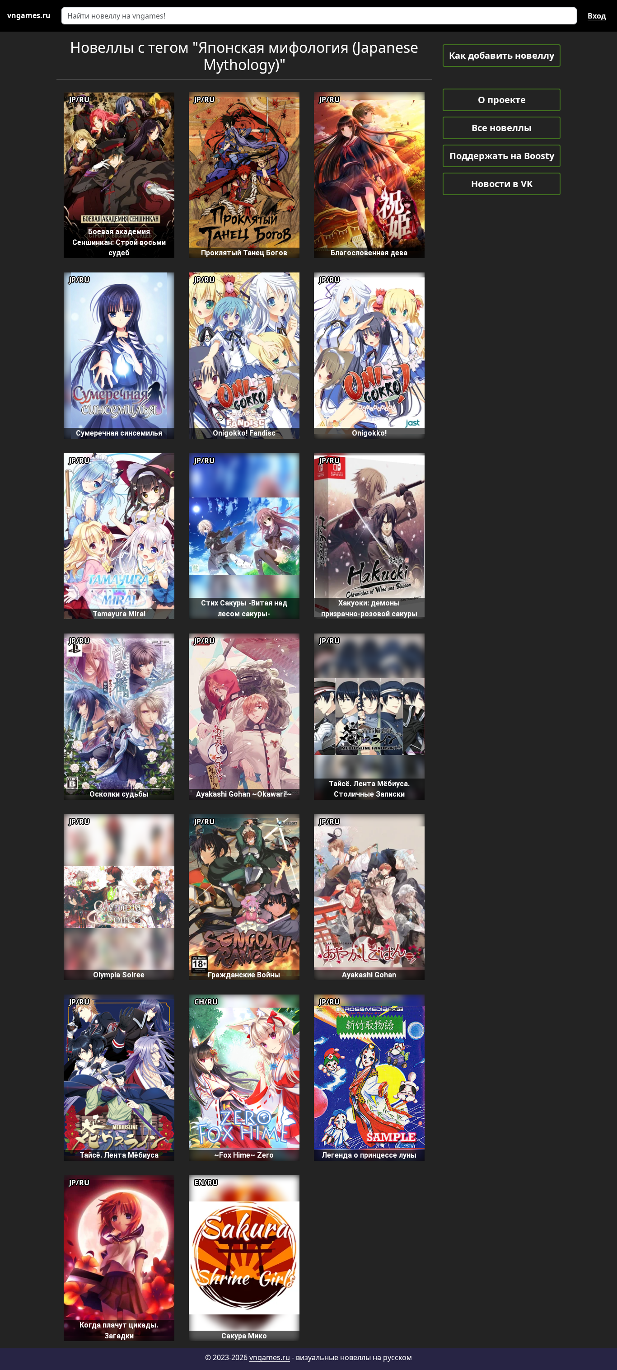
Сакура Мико (244, 1336)
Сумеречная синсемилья (119, 433)
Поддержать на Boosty (501, 156)
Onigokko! (369, 433)
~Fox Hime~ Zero (244, 1155)
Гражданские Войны (244, 975)
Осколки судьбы (119, 794)
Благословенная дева (369, 253)
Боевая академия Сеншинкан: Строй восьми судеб (119, 242)
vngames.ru (269, 1357)
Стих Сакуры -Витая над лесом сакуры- (244, 608)
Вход (597, 16)
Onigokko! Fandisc (244, 433)
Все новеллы (502, 128)
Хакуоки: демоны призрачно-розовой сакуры (369, 608)
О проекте (502, 100)
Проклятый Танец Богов (244, 253)
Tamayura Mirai (119, 614)
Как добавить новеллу (501, 55)
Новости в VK (502, 184)
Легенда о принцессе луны (369, 1155)
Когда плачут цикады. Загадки (118, 1330)
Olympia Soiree (119, 975)
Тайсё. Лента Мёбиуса (119, 1155)
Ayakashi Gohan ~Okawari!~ (244, 794)
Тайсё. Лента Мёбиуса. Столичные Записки (369, 788)
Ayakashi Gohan (369, 975)
